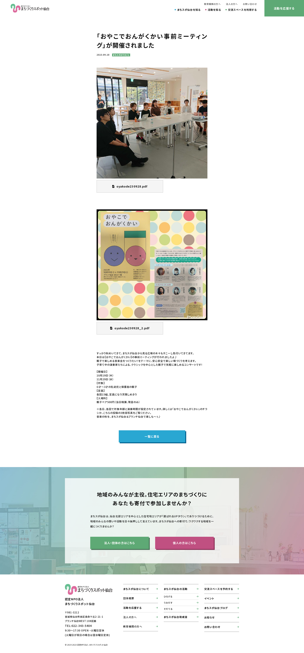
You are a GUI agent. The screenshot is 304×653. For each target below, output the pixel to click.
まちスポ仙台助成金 (176, 617)
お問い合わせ (250, 4)
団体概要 (128, 598)
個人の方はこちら (184, 543)
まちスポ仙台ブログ (216, 608)
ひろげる (168, 596)
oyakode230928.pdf (132, 186)
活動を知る (214, 10)
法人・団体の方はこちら (119, 543)
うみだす (168, 602)
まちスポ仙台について (136, 589)
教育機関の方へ (212, 4)
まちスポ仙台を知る (189, 10)
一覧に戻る (152, 436)
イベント (209, 598)
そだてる (168, 608)
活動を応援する (284, 8)
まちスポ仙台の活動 (176, 589)
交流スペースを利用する (242, 10)
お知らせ (209, 617)
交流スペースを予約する (218, 589)
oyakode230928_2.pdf (131, 328)
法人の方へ (232, 4)
